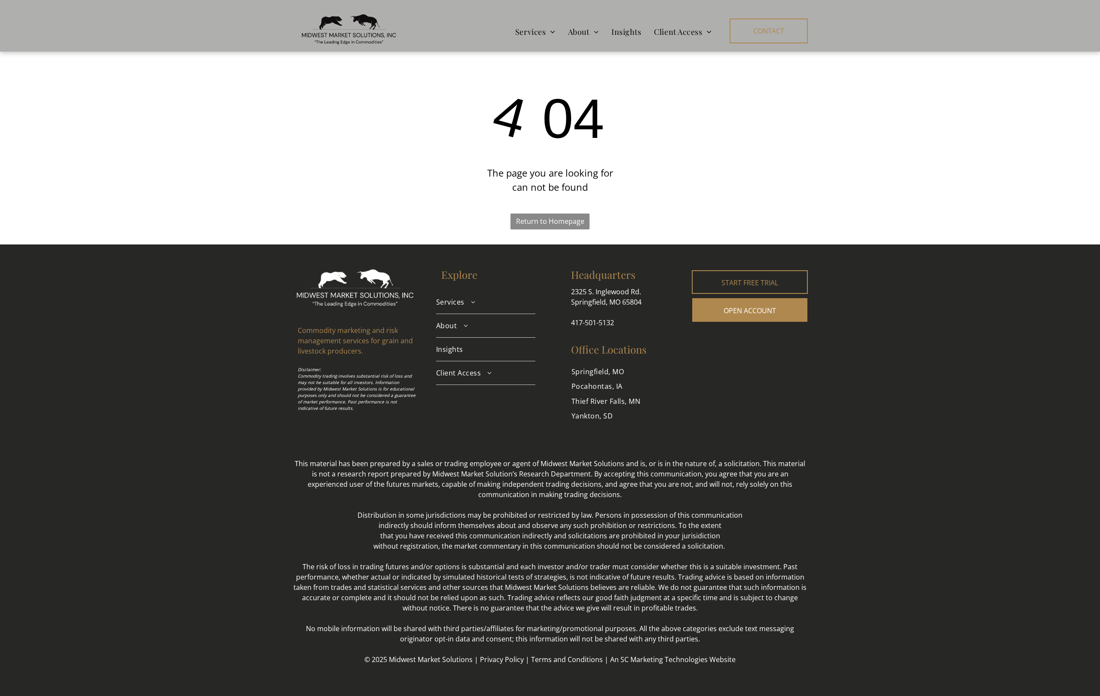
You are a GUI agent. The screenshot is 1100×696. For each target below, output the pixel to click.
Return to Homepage (550, 221)
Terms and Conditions (567, 659)
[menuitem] (535, 32)
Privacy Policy (502, 659)
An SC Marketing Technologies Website (673, 659)
